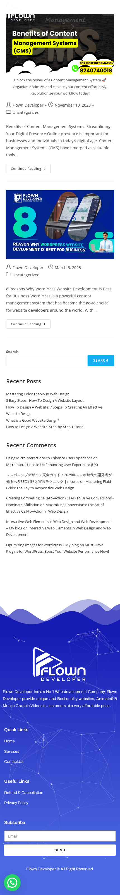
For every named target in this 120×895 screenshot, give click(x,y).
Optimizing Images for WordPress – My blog (42, 544)
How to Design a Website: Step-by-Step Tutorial (45, 426)
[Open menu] (108, 10)
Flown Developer (28, 105)
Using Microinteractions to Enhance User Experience (49, 457)
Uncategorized (26, 112)
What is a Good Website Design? (32, 420)
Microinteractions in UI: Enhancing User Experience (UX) (52, 464)
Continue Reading (31, 167)
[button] (12, 882)
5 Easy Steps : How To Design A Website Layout (45, 400)
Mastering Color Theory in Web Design (37, 393)
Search (12, 351)
